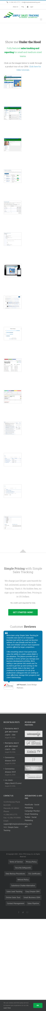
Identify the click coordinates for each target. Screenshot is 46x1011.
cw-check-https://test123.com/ (12, 781)
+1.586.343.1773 (14, 2)
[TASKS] (12, 459)
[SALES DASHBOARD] (12, 81)
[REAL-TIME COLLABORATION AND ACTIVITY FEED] (12, 302)
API (26, 826)
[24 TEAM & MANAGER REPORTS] (12, 365)
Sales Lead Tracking (14, 891)
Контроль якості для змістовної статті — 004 (12, 731)
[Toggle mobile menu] (41, 19)
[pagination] (17, 694)
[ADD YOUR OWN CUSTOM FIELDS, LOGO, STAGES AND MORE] (12, 207)
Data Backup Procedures (15, 873)
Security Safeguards (23, 867)
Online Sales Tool (13, 897)
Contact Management (15, 903)
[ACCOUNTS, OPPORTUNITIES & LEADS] (12, 113)
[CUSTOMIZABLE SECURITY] (12, 176)
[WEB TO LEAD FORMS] (12, 522)
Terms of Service (16, 862)
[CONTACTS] (12, 144)
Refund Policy (23, 879)
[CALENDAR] (12, 396)
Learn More (7, 1008)
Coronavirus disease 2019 (10, 759)
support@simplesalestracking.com (18, 824)
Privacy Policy (31, 862)
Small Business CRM (32, 897)
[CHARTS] (12, 333)
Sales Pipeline (33, 903)
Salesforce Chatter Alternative (23, 885)
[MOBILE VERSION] (12, 270)
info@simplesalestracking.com (31, 2)
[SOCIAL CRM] (12, 428)
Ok (38, 1005)
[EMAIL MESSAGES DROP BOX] (12, 239)
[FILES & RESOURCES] (12, 491)
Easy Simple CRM (33, 891)
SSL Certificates (34, 873)
